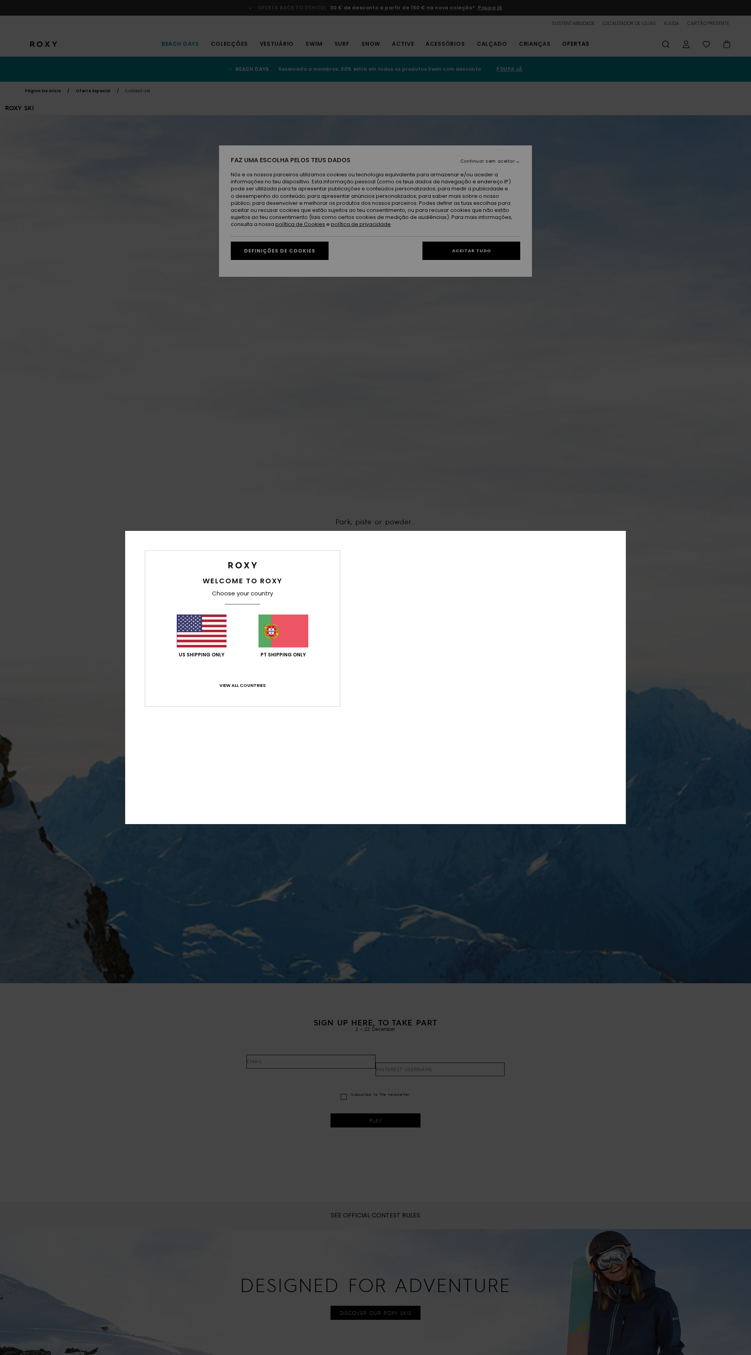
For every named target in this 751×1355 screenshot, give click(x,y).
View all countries (242, 685)
